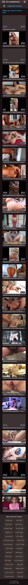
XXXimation (20, 576)
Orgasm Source (9, 564)
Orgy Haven (20, 564)
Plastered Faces (8, 568)
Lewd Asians (9, 552)
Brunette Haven (20, 528)
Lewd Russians (19, 556)
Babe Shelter (8, 524)
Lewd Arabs (19, 548)
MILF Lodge (8, 560)
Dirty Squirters (9, 536)
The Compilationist (13, 2)
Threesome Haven (9, 576)
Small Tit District (9, 572)
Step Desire (20, 572)
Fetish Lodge (19, 536)
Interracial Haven (8, 544)
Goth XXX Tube (20, 540)
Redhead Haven (20, 568)
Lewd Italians (19, 552)
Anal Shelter (19, 520)
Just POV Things (20, 544)
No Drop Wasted (19, 560)
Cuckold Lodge (19, 532)
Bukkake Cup (8, 532)
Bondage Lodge (8, 528)
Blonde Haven (19, 524)
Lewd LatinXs (8, 556)
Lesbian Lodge (9, 548)
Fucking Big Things (8, 540)
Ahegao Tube (9, 520)
